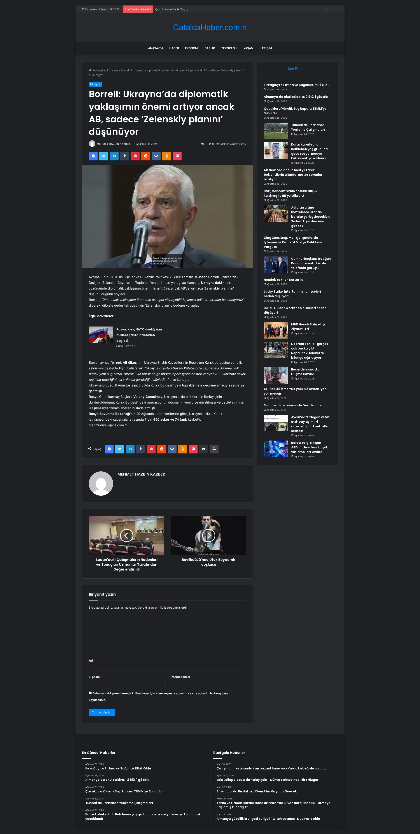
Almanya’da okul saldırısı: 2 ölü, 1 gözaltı (296, 97)
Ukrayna (112, 70)
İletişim (266, 48)
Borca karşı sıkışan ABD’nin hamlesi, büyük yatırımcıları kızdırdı (309, 447)
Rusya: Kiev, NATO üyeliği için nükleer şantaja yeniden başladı (139, 335)
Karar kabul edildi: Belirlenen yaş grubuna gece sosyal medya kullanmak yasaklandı (309, 151)
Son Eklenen (297, 69)
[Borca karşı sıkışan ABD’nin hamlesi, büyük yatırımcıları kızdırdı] (276, 449)
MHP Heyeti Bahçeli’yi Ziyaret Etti (308, 326)
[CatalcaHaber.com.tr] (210, 27)
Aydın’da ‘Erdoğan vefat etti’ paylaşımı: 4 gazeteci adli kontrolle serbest (310, 424)
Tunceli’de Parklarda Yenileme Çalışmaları (308, 127)
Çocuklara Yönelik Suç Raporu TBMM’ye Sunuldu (188, 9)
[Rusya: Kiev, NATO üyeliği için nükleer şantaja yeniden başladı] (101, 335)
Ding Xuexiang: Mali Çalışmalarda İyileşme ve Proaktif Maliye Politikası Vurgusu (293, 242)
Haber (174, 48)
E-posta (95, 677)
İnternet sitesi (180, 677)
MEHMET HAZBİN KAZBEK (113, 144)
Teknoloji (229, 48)
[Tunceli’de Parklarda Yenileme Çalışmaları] (276, 131)
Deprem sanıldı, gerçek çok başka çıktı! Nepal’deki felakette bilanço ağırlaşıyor (309, 351)
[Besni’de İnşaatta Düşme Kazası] (276, 375)
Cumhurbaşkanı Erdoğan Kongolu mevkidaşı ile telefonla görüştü (311, 263)
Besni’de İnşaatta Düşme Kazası (305, 371)
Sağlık (210, 48)
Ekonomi (192, 48)
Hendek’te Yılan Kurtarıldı (284, 279)
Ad (92, 660)
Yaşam (248, 48)
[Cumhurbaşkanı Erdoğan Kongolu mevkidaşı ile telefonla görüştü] (276, 264)
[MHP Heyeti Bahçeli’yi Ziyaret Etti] (276, 330)
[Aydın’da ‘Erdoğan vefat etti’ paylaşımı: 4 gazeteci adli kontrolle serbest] (276, 423)
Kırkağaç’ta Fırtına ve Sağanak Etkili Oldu (296, 85)
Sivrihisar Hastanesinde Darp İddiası (293, 405)
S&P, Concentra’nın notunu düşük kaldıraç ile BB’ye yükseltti (290, 193)
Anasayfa (155, 48)
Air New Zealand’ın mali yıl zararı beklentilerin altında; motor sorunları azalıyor (293, 174)
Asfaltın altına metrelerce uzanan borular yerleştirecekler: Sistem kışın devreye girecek (310, 216)
